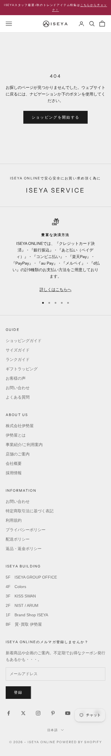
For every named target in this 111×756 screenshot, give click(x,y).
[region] (55, 255)
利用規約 (14, 520)
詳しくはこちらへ (55, 289)
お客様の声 (16, 378)
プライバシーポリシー (26, 529)
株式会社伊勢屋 (20, 425)
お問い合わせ (18, 387)
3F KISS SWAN (21, 596)
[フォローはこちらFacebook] (8, 713)
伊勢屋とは (16, 435)
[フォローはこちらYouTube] (68, 713)
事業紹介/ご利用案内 (24, 444)
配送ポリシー (18, 539)
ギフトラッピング (22, 369)
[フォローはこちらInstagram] (38, 713)
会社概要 (14, 463)
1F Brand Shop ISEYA (27, 615)
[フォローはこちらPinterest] (53, 713)
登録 (18, 692)
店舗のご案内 (18, 454)
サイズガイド (18, 350)
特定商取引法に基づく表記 (30, 511)
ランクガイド (18, 359)
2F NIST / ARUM (22, 605)
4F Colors (16, 586)
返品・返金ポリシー (24, 548)
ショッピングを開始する (56, 117)
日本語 (52, 730)
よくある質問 (18, 397)
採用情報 (14, 473)
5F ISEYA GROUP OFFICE (31, 577)
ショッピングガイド (24, 340)
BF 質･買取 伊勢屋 (24, 624)
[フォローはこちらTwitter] (23, 713)
